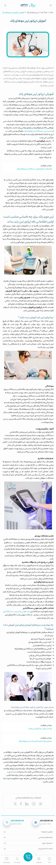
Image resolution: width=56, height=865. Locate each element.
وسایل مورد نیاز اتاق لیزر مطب (40, 728)
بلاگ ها (44, 12)
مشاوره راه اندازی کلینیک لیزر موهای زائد (35, 741)
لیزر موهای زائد (33, 12)
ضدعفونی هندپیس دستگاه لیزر (16, 611)
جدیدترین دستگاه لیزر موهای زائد (38, 131)
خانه (52, 12)
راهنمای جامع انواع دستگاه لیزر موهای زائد (34, 169)
